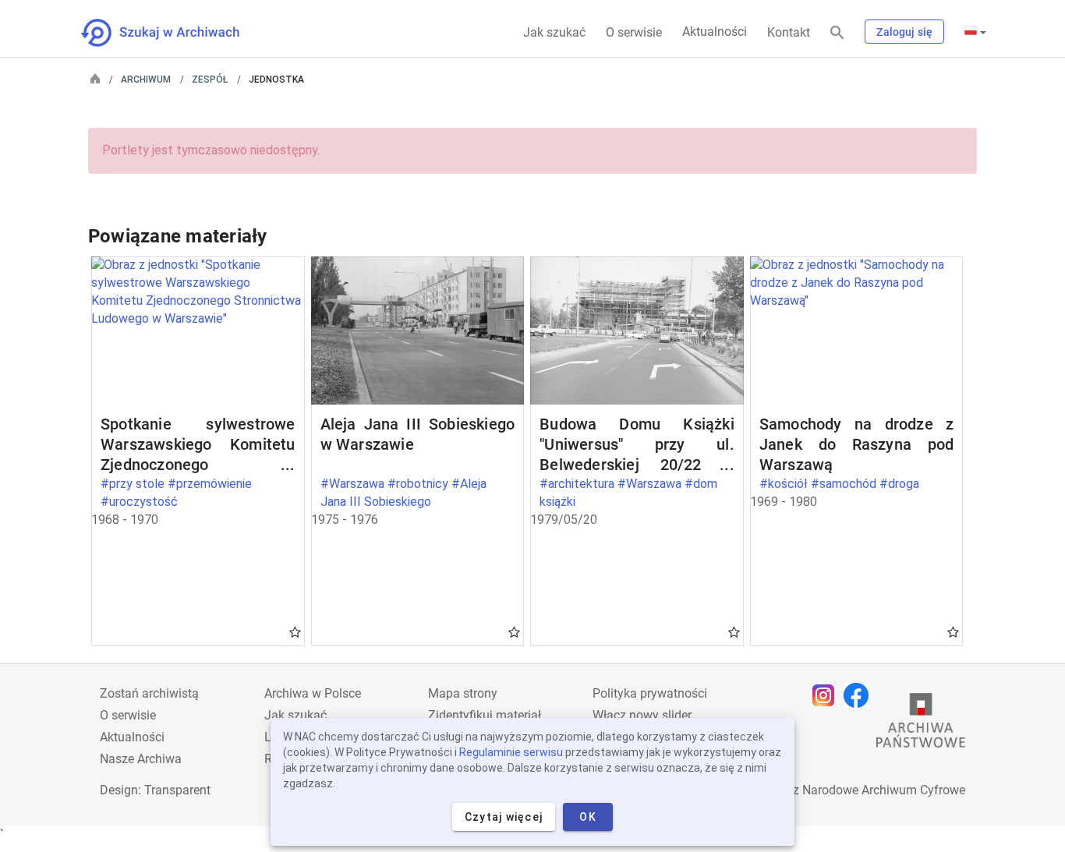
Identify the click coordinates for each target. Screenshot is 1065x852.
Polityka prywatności (650, 693)
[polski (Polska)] (975, 32)
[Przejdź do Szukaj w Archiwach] (174, 32)
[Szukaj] (837, 33)
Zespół (210, 79)
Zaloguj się (904, 32)
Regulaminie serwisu (511, 752)
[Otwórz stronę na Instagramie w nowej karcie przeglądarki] (827, 695)
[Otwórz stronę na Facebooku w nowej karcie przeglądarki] (860, 695)
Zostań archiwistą (149, 693)
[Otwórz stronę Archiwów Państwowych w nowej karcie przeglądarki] (920, 724)
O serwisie (634, 32)
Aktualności (714, 31)
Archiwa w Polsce (312, 693)
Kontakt (788, 32)
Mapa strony (462, 693)
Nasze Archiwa (141, 758)
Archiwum (146, 79)
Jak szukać (554, 32)
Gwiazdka (295, 631)
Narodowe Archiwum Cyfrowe (883, 790)
